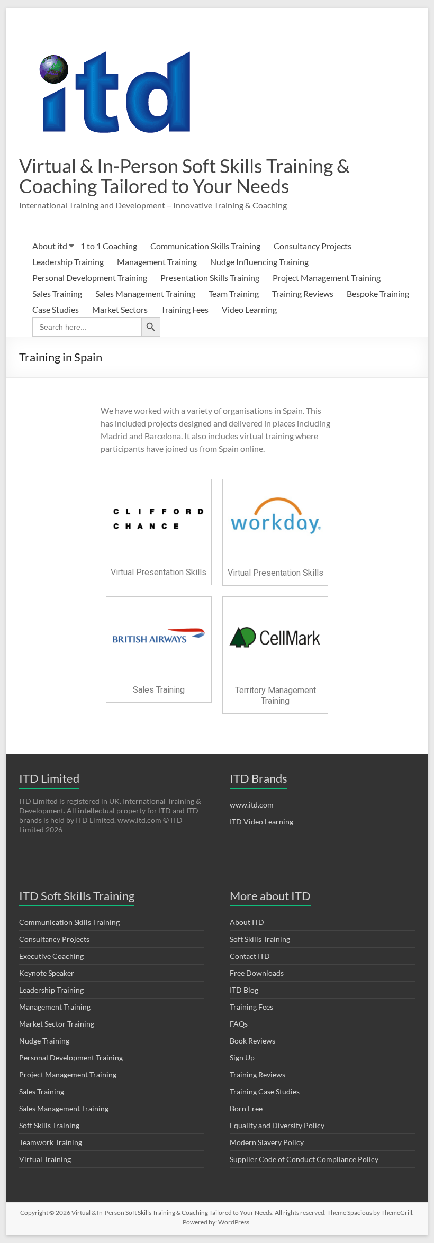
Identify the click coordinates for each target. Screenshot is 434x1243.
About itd (49, 246)
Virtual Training (45, 1159)
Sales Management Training (145, 293)
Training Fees (185, 309)
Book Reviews (252, 1040)
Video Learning (249, 309)
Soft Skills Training (49, 1125)
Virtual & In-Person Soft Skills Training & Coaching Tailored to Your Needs (184, 175)
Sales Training (57, 293)
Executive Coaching (51, 955)
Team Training (234, 293)
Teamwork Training (50, 1142)
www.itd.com (252, 804)
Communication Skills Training (205, 246)
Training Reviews (302, 293)
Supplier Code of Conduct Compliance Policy (304, 1159)
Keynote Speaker (46, 972)
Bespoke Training (378, 293)
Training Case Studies (265, 1091)
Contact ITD (250, 955)
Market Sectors (120, 309)
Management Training (157, 262)
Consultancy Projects (312, 246)
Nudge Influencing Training (259, 262)
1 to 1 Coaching (108, 246)
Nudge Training (44, 1040)
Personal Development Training (89, 278)
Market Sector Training (56, 1023)
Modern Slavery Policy (267, 1142)
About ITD (247, 922)
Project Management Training (327, 278)
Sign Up (242, 1057)
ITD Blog (244, 989)
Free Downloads (257, 972)
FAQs (239, 1023)
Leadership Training (68, 262)
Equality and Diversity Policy (277, 1125)
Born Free (246, 1108)
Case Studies (55, 309)
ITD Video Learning (261, 821)
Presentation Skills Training (209, 278)
